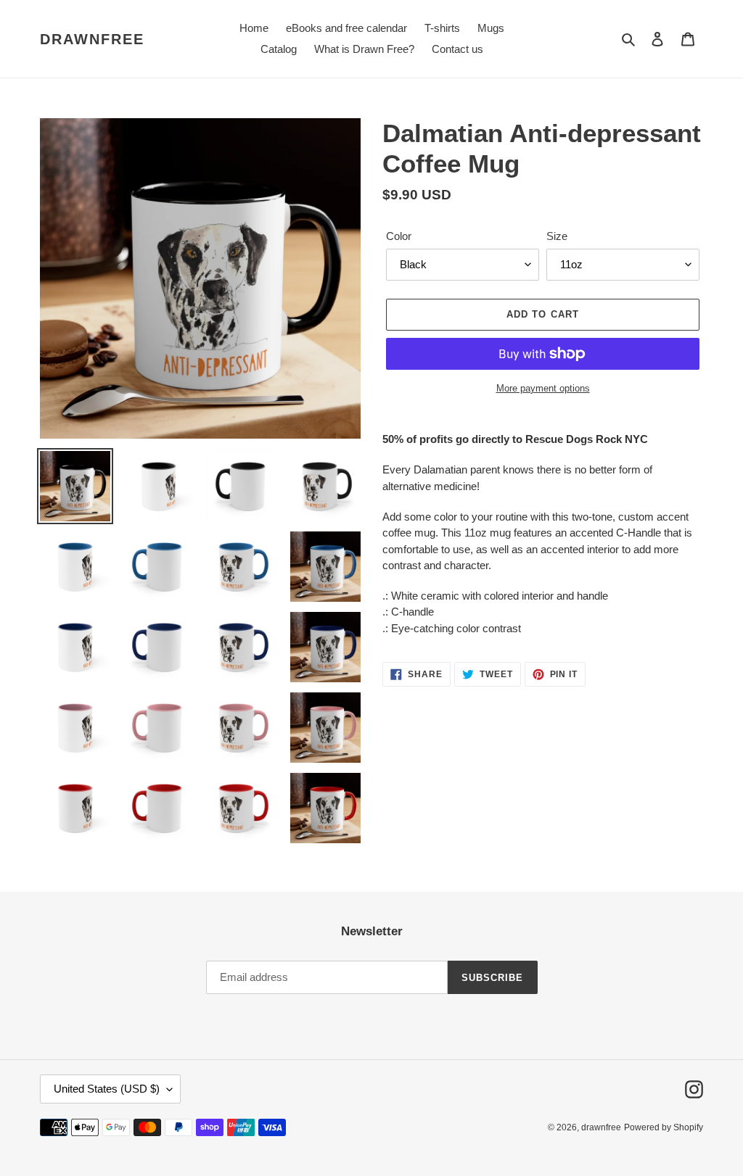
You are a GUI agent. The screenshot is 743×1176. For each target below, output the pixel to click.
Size (556, 236)
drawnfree (92, 39)
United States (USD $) (107, 1088)
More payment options (543, 388)
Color (398, 236)
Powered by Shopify (663, 1127)
